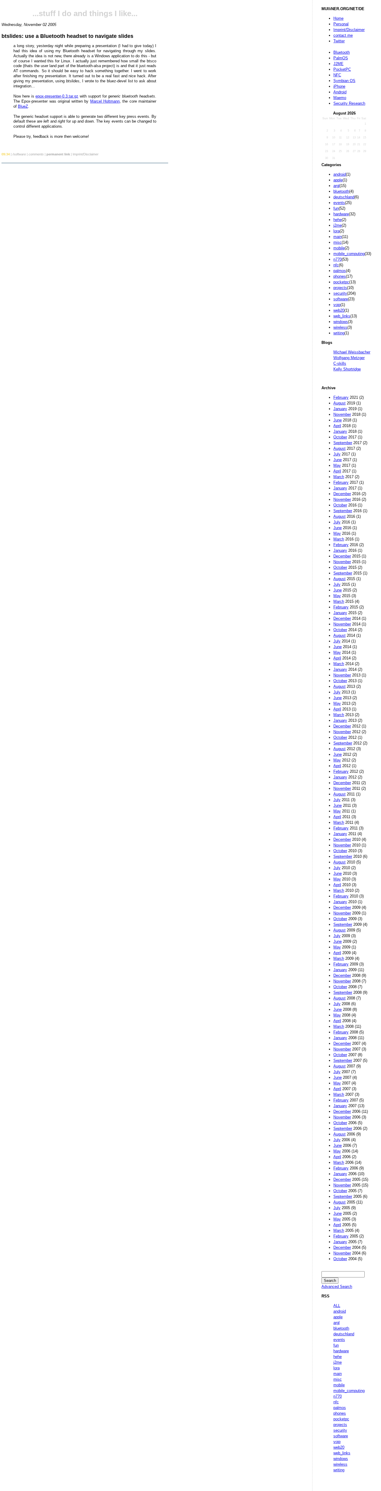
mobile (339, 248)
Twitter (339, 41)
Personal (341, 24)
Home (338, 18)
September (342, 443)
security (340, 293)
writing (338, 333)
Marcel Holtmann (105, 101)
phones (339, 276)
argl (336, 185)
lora (336, 231)
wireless (340, 327)
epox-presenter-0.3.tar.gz (56, 96)
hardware (341, 214)
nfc (336, 265)
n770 (337, 259)
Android (339, 92)
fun (336, 208)
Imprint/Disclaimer (349, 29)
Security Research (349, 103)
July (337, 454)
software (340, 299)
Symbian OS (344, 80)
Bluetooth (341, 52)
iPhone (339, 86)
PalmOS (340, 58)
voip (337, 304)
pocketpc (341, 282)
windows (340, 321)
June (337, 420)
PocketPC (342, 69)
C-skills (339, 363)
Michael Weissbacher (351, 352)
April (337, 426)
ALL (336, 1305)
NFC (337, 75)
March (338, 477)
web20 (338, 310)
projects (340, 287)
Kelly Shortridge (347, 369)
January (340, 409)
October (340, 437)
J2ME (338, 63)
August (339, 403)
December (342, 494)
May (337, 465)
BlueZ (23, 106)
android (339, 174)
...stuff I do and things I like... (85, 13)
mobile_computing (349, 253)
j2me (337, 225)
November (342, 414)
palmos (339, 270)
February (341, 397)
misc (337, 242)
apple (338, 180)
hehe (337, 219)
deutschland (343, 197)
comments (36, 154)
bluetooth (341, 191)
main (337, 236)
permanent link (58, 154)
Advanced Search (336, 1286)
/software (19, 154)
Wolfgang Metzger (349, 358)
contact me (343, 35)
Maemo (339, 97)
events (339, 202)
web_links (341, 316)
